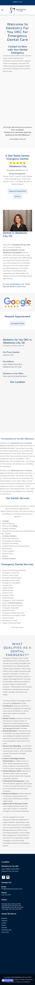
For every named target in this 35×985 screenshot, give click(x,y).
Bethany (4, 918)
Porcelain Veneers (9, 559)
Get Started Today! (17, 323)
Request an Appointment (17, 191)
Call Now (17, 196)
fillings (15, 526)
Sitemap (29, 979)
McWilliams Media (18, 979)
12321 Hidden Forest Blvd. (12, 364)
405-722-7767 (6, 895)
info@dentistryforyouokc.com (17, 6)
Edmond (4, 921)
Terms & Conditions (23, 982)
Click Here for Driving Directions (15, 376)
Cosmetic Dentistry (9, 536)
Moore (3, 925)
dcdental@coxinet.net (17, 139)
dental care (16, 703)
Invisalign (5, 521)
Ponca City (5, 932)
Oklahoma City (6, 930)
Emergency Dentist (14, 170)
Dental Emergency (15, 603)
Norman (4, 927)
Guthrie (4, 923)
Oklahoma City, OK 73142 (12, 367)
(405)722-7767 (17, 2)
